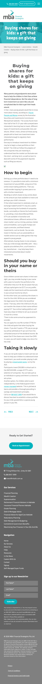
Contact (7, 562)
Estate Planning (10, 509)
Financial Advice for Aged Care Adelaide (18, 515)
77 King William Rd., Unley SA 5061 (18, 471)
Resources (8, 553)
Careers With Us (10, 559)
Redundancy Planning (12, 518)
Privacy (10, 666)
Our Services (8, 544)
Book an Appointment (27, 4)
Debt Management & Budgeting (15, 521)
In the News (8, 556)
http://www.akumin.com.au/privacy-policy (16, 619)
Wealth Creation (10, 496)
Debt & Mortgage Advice (13, 512)
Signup (6, 565)
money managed (10, 386)
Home (6, 541)
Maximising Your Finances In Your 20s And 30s (21, 527)
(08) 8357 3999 (13, 4)
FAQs (6, 550)
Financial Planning (11, 493)
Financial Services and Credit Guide (19, 676)
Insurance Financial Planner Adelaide (17, 505)
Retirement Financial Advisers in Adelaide (19, 502)
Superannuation (10, 499)
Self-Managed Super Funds (14, 568)
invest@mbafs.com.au (14, 479)
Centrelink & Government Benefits (16, 524)
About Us (7, 547)
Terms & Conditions (14, 671)
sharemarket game (20, 362)
